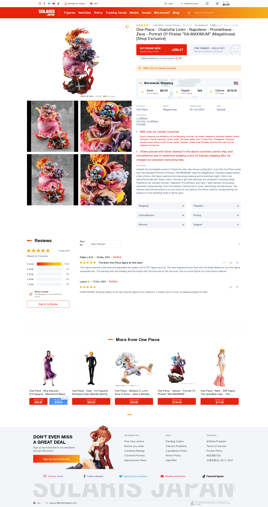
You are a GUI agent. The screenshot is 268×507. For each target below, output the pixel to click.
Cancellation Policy (176, 450)
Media (134, 12)
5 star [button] (30, 263)
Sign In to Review (48, 304)
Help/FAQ (171, 460)
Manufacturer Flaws (135, 460)
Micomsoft (162, 12)
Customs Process (134, 455)
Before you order (134, 446)
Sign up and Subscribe (56, 459)
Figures (69, 12)
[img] (88, 262)
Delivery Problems (176, 446)
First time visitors (134, 441)
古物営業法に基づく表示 (220, 460)
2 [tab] (136, 415)
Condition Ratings (134, 450)
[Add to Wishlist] (127, 27)
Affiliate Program (216, 441)
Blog (176, 12)
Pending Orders (175, 441)
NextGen (84, 12)
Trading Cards (116, 12)
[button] (142, 25)
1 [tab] (128, 415)
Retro (98, 12)
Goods (146, 12)
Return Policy (173, 455)
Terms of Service (216, 446)
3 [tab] (139, 415)
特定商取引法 (214, 455)
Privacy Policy (214, 450)
